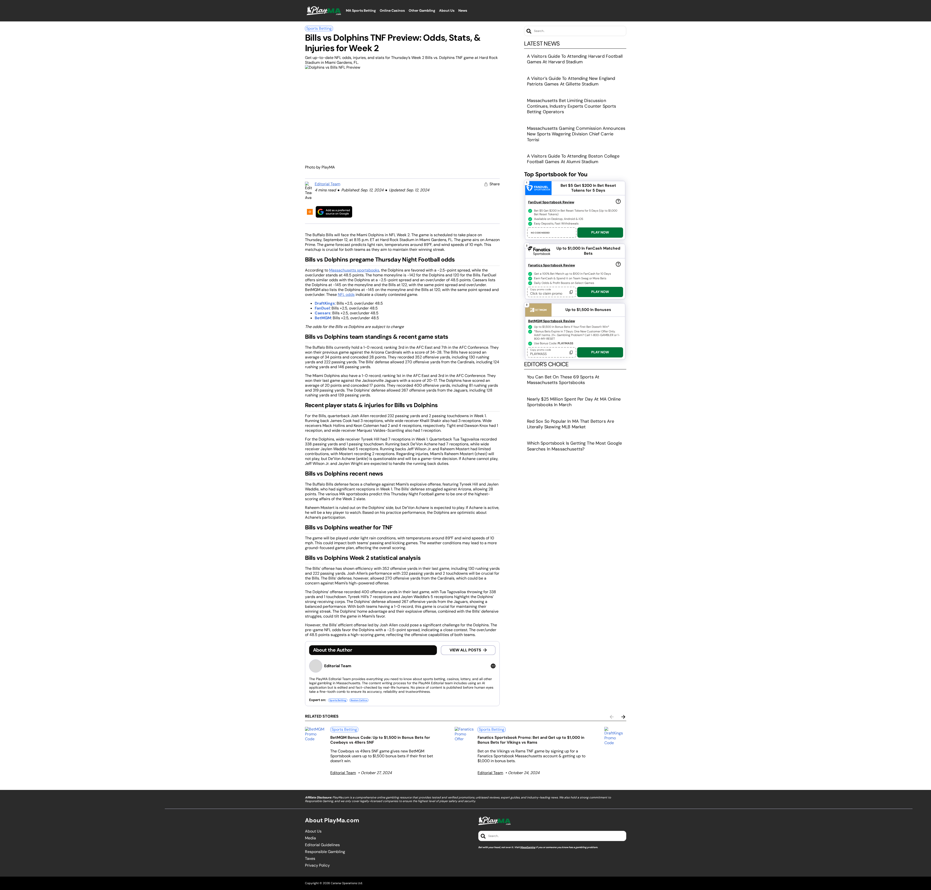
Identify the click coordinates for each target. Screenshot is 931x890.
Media (310, 838)
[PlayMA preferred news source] (334, 211)
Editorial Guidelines (322, 845)
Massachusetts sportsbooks (354, 270)
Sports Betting (319, 28)
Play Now (600, 232)
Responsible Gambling (325, 851)
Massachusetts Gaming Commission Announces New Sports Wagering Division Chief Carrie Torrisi (576, 134)
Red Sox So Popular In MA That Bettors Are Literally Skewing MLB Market (570, 424)
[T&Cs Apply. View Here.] (618, 201)
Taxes (310, 858)
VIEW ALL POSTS (465, 650)
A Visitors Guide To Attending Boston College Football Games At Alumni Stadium (573, 159)
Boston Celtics (358, 700)
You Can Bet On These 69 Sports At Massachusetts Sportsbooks (563, 379)
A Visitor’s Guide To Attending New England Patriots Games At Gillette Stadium (571, 81)
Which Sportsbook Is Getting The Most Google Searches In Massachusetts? (574, 446)
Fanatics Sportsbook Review (551, 265)
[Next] (623, 717)
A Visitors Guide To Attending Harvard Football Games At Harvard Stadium (575, 59)
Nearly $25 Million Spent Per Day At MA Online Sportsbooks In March (574, 402)
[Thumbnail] (316, 734)
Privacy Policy (317, 865)
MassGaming (527, 847)
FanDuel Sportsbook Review (551, 202)
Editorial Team (327, 184)
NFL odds (346, 294)
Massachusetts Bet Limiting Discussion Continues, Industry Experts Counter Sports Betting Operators (571, 106)
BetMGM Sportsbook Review (551, 321)
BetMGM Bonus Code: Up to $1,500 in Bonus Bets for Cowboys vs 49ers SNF (380, 740)
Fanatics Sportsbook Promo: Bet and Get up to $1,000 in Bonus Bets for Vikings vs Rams (531, 740)
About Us (313, 831)
